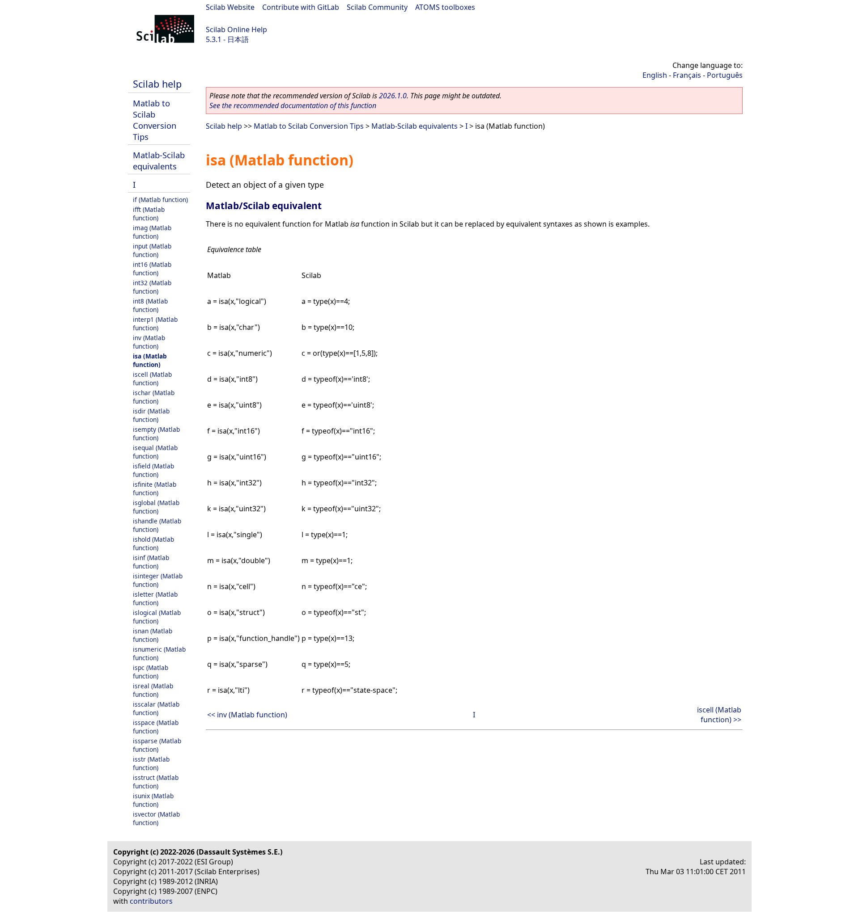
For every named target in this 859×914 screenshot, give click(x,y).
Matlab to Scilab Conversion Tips (154, 119)
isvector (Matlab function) (156, 818)
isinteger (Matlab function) (158, 580)
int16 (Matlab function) (152, 268)
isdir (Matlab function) (151, 415)
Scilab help (157, 83)
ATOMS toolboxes (445, 7)
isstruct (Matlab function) (156, 781)
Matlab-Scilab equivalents (159, 160)
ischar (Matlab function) (153, 396)
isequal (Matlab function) (155, 451)
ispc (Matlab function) (150, 671)
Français (687, 75)
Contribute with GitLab (300, 7)
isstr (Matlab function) (151, 763)
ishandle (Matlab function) (157, 525)
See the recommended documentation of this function (292, 105)
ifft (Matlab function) (149, 213)
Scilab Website (230, 7)
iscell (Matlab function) (152, 378)
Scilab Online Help (236, 29)
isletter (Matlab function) (155, 598)
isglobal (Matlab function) (156, 506)
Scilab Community (377, 7)
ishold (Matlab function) (153, 543)
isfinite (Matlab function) (154, 488)
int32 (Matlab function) (152, 286)
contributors (151, 901)
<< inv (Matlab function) (247, 715)
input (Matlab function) (152, 250)
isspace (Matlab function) (156, 726)
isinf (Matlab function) (151, 561)
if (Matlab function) (160, 199)
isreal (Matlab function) (153, 690)
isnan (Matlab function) (152, 635)
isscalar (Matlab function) (156, 708)
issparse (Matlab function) (157, 745)
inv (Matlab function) (149, 341)
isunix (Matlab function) (153, 800)
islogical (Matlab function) (157, 616)
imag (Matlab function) (152, 231)
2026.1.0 (393, 96)
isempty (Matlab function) (156, 433)
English (654, 75)
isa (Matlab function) (150, 360)
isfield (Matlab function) (153, 470)
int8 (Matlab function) (150, 305)
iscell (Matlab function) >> (719, 714)
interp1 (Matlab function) (155, 323)
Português (725, 75)
